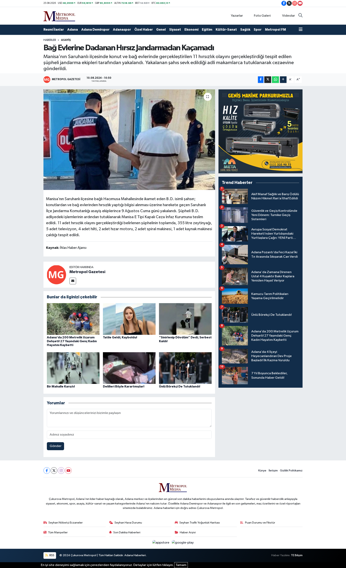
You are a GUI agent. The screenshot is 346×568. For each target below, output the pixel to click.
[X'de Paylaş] (267, 79)
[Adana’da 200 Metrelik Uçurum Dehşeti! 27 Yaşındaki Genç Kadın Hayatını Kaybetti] (73, 319)
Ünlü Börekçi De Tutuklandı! (179, 386)
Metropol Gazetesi (87, 272)
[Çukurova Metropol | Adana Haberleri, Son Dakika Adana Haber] (59, 15)
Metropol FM (275, 29)
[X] (54, 470)
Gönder (55, 446)
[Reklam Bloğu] (260, 131)
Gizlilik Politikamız (291, 470)
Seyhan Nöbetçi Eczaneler (65, 522)
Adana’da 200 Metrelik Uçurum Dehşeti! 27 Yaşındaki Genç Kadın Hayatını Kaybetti (72, 341)
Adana (72, 29)
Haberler (49, 40)
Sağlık (245, 29)
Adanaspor (122, 29)
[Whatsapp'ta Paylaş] (275, 79)
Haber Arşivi (188, 532)
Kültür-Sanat (226, 29)
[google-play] (183, 542)
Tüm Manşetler (58, 532)
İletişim (273, 470)
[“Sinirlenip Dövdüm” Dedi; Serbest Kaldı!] (185, 319)
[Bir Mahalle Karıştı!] (73, 368)
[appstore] (161, 542)
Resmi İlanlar (53, 29)
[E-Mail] (72, 281)
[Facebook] (46, 470)
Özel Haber (143, 29)
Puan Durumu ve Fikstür (260, 522)
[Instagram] (61, 470)
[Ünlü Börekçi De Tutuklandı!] (185, 368)
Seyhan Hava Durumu (128, 522)
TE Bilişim (297, 555)
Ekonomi (191, 29)
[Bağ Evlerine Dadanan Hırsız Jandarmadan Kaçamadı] (129, 139)
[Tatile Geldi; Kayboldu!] (129, 319)
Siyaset (175, 29)
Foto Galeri (262, 15)
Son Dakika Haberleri (126, 532)
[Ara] (300, 15)
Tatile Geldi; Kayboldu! (120, 337)
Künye (262, 470)
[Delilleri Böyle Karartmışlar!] (129, 368)
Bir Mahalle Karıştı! (61, 386)
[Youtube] (68, 470)
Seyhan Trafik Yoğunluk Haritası (199, 522)
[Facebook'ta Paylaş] (261, 79)
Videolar (288, 15)
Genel (161, 29)
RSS (51, 555)
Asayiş (66, 40)
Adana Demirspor (95, 29)
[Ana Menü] (301, 29)
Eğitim (207, 29)
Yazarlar (237, 15)
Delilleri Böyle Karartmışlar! (123, 386)
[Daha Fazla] (283, 79)
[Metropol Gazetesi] (56, 274)
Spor (258, 29)
